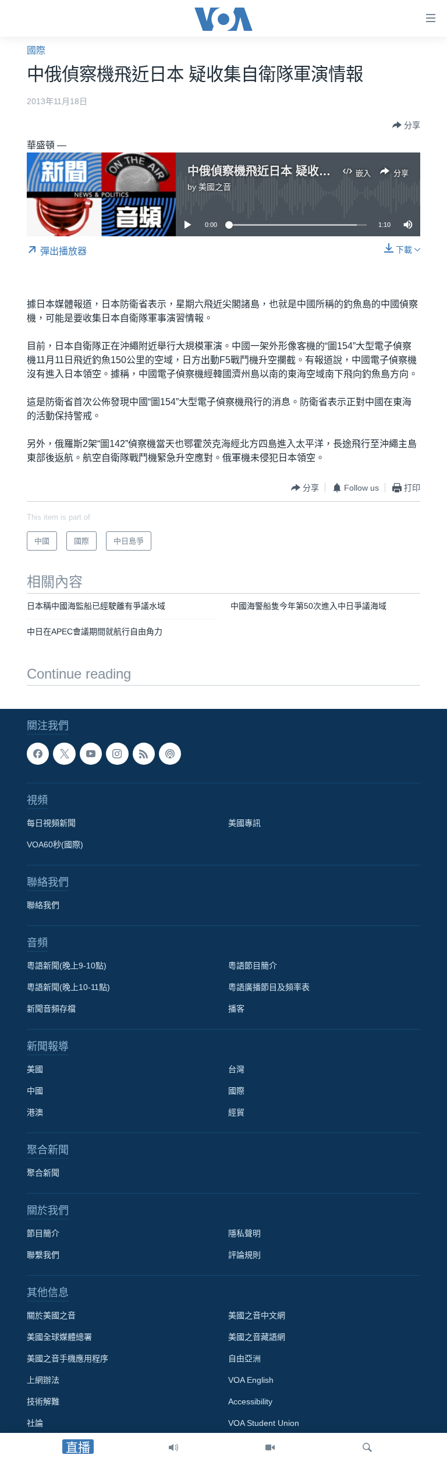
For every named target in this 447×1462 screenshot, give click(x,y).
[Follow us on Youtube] (91, 754)
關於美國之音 (51, 1315)
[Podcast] (170, 754)
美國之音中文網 (256, 1315)
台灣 (236, 1069)
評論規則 (244, 1254)
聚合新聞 (43, 1172)
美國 (35, 1069)
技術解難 (43, 1401)
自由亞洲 (244, 1358)
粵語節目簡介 (252, 965)
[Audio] (173, 1447)
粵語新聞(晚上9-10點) (67, 965)
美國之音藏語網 (256, 1337)
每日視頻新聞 (51, 823)
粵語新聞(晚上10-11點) (68, 987)
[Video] (270, 1447)
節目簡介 (43, 1233)
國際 (36, 50)
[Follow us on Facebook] (38, 754)
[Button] (406, 125)
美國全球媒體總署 (59, 1337)
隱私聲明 (244, 1233)
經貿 (236, 1112)
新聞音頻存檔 (51, 1008)
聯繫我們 (43, 1254)
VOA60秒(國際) (55, 844)
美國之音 (214, 186)
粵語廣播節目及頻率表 (269, 987)
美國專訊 (244, 823)
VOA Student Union (263, 1423)
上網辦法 (43, 1380)
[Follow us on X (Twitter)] (64, 754)
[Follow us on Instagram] (117, 754)
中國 (35, 1090)
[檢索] (367, 1447)
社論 (35, 1423)
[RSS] (144, 754)
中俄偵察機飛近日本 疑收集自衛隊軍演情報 (299, 171)
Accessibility (250, 1401)
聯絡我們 (43, 905)
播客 (236, 1008)
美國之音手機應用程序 (67, 1358)
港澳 (35, 1112)
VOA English (251, 1380)
